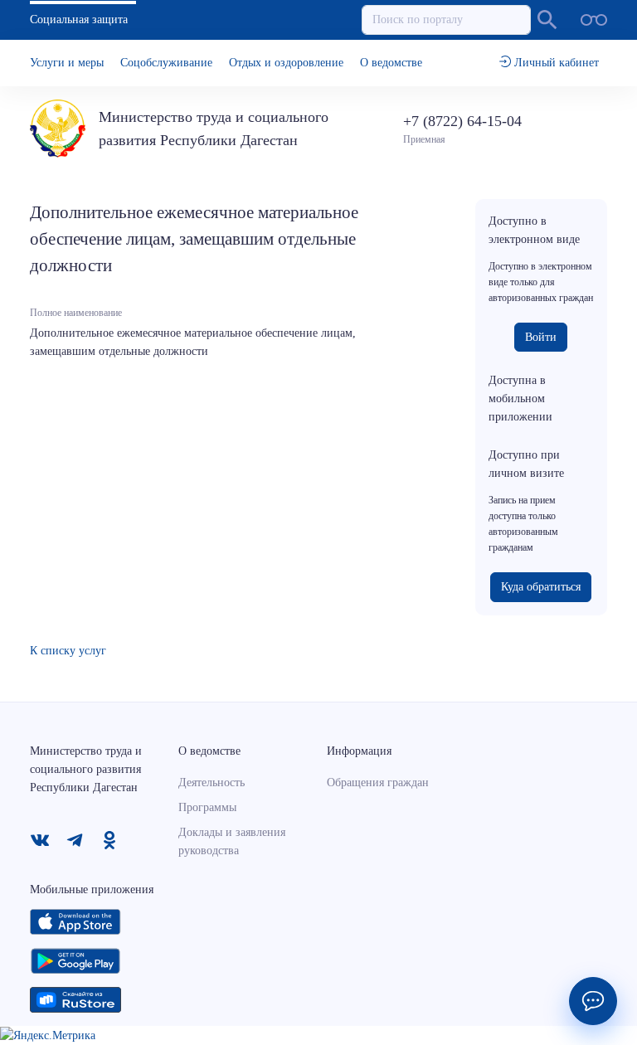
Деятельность (211, 782)
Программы (207, 807)
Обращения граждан (378, 782)
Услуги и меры (67, 62)
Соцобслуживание (166, 62)
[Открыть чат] (593, 1001)
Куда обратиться (541, 587)
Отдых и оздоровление (286, 62)
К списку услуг (68, 650)
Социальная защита (79, 19)
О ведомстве (391, 62)
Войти (541, 337)
